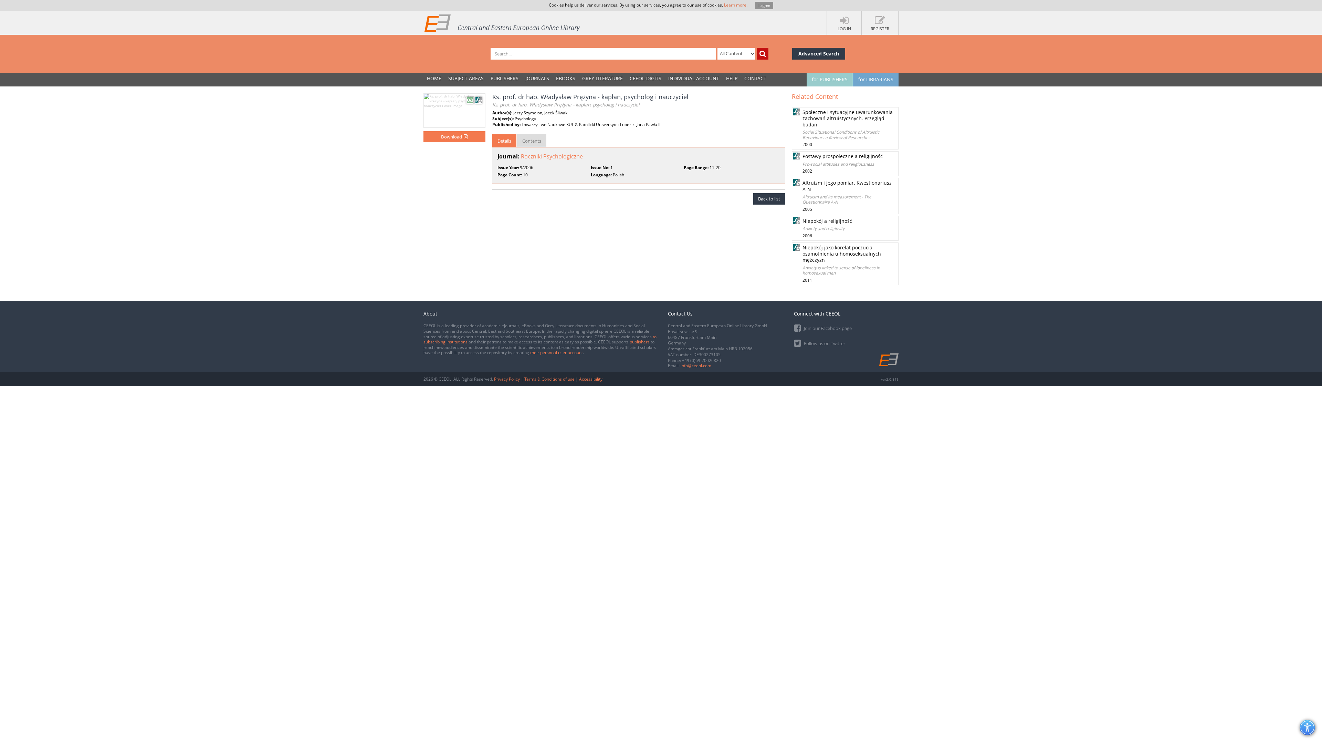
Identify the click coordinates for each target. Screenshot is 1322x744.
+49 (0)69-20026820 (701, 360)
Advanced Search (818, 53)
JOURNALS (537, 78)
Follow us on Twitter (824, 343)
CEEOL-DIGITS (645, 78)
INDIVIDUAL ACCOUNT (693, 78)
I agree (764, 5)
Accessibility (590, 379)
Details (504, 141)
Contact (755, 78)
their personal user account (556, 352)
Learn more (735, 5)
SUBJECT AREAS (466, 78)
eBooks (565, 78)
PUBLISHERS (504, 78)
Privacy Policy (507, 379)
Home (434, 78)
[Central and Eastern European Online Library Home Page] (502, 22)
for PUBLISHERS (830, 79)
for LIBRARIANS (875, 79)
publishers (640, 342)
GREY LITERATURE (602, 78)
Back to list (769, 199)
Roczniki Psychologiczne (552, 156)
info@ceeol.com (696, 366)
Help (731, 78)
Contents (531, 141)
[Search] (762, 54)
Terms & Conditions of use (549, 379)
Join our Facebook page (827, 328)
